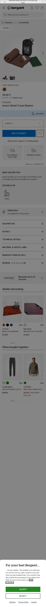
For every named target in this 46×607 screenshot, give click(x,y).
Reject (23, 596)
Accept (23, 589)
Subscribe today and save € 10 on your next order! (23, 2)
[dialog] (23, 583)
